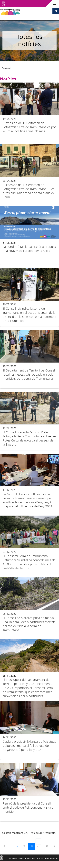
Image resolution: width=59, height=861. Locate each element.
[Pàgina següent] (54, 846)
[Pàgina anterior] (4, 846)
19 (25, 846)
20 (32, 846)
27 (48, 846)
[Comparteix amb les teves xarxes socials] (55, 11)
